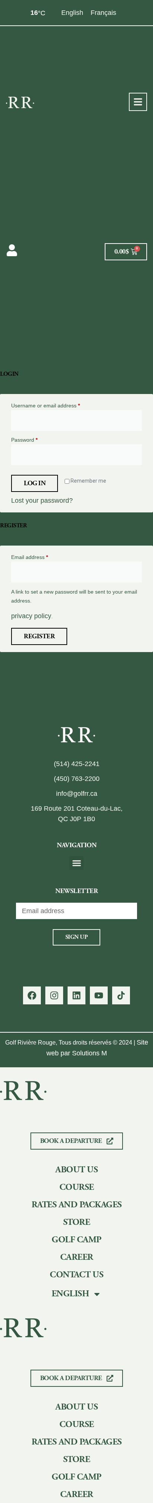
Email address (40, 556)
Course (76, 1187)
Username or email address (56, 405)
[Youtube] (99, 995)
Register (39, 636)
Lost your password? (42, 500)
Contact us (76, 1274)
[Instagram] (54, 995)
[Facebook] (32, 995)
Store (76, 1222)
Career (76, 1257)
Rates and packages (77, 1204)
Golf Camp (76, 1239)
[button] (76, 863)
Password (35, 439)
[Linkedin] (76, 995)
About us (76, 1169)
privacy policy (31, 616)
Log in (34, 483)
